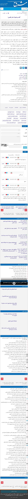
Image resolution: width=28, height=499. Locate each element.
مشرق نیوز (17, 3)
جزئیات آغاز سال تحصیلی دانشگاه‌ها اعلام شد (18, 415)
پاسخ (3, 157)
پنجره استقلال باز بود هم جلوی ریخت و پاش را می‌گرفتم (17, 397)
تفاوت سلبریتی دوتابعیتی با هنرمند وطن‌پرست (18, 99)
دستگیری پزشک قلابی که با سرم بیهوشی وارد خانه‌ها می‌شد (16, 452)
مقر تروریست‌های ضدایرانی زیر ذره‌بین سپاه (19, 464)
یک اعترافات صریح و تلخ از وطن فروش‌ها (19, 362)
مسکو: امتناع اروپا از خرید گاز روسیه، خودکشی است (17, 465)
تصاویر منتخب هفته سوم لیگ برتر (20, 443)
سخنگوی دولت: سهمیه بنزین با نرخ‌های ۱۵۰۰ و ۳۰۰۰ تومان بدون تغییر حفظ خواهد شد (9, 250)
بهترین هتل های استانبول (21, 114)
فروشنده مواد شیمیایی (22, 122)
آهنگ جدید (9, 118)
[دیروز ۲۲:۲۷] (22, 298)
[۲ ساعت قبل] (22, 291)
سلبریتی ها (11, 107)
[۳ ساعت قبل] (22, 223)
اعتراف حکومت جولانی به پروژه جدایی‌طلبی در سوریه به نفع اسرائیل (15, 442)
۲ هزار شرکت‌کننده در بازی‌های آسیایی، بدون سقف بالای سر (16, 412)
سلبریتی (6, 107)
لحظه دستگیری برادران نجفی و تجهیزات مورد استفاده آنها (8, 383)
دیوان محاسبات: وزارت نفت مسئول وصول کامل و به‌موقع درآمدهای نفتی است (14, 433)
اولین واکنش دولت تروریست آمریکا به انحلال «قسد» (17, 462)
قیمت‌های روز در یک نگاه (22, 264)
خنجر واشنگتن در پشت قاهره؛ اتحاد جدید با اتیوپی (17, 414)
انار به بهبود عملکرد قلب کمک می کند (7, 487)
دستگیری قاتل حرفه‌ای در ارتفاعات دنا (20, 460)
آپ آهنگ (24, 112)
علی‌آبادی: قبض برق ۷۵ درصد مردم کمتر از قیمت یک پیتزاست (9, 236)
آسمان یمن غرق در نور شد (21, 361)
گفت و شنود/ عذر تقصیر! (14, 17)
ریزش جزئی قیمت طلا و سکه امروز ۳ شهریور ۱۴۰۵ (17, 268)
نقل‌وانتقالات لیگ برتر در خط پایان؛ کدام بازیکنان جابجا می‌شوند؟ (15, 459)
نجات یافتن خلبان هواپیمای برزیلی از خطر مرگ (18, 455)
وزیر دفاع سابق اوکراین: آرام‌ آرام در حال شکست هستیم (16, 366)
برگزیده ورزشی (24, 286)
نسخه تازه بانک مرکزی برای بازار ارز (20, 405)
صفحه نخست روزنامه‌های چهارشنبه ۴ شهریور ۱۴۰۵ (10, 314)
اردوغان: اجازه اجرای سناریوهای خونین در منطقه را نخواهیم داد (16, 352)
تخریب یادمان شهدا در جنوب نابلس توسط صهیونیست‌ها (16, 424)
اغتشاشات (16, 107)
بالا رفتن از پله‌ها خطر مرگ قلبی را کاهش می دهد (21, 487)
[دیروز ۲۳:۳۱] (22, 237)
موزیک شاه (18, 112)
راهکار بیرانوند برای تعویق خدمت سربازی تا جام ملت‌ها (9, 303)
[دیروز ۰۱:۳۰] (7, 482)
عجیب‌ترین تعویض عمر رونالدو (21, 341)
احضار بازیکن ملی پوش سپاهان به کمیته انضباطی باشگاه (17, 467)
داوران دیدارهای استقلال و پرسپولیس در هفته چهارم (17, 440)
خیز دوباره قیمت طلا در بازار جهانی (20, 273)
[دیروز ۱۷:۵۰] (22, 258)
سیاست (23, 8)
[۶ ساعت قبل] (22, 323)
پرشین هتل (16, 118)
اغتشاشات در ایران (23, 107)
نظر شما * (25, 136)
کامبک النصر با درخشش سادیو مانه (20, 429)
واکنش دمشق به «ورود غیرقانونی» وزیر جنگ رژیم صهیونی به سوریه (15, 347)
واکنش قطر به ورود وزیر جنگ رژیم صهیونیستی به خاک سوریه (16, 346)
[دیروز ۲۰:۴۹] (22, 244)
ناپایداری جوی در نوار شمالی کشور (10, 228)
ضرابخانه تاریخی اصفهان (12, 321)
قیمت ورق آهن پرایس (7, 120)
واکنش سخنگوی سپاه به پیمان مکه (20, 425)
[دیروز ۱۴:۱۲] (22, 305)
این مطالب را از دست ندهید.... (21, 218)
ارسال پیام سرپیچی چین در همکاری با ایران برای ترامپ (17, 357)
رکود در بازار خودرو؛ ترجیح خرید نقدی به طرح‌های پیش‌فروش (21, 214)
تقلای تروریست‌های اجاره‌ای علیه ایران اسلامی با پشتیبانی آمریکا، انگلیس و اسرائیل (14, 95)
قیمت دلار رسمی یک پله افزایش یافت (20, 271)
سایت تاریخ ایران (11, 112)
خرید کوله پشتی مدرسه (11, 122)
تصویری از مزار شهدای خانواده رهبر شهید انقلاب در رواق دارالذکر (15, 354)
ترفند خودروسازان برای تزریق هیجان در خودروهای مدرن (8, 214)
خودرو (26, 204)
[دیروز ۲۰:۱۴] (22, 251)
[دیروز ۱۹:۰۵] (22, 330)
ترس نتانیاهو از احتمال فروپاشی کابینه (20, 447)
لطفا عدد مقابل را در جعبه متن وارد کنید (20, 144)
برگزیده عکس (24, 311)
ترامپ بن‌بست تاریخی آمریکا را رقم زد (20, 420)
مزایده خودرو (24, 120)
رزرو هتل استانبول (10, 114)
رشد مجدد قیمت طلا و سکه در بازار (20, 275)
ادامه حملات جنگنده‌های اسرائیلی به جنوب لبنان (18, 388)
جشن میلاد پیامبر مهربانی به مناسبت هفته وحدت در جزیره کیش (9, 328)
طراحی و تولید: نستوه (14, 497)
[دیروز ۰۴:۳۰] (7, 209)
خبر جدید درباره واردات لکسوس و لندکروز (19, 395)
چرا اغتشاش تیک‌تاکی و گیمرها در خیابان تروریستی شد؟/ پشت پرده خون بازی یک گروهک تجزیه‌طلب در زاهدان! (14, 84)
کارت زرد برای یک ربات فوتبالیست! (20, 437)
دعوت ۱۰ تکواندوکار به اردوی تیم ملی (20, 427)
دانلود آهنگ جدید (23, 116)
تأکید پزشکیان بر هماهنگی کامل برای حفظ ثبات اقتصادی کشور (16, 392)
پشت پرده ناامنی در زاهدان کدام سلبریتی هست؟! (17, 101)
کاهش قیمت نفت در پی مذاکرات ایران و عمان (18, 400)
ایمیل (26, 133)
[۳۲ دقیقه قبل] (14, 283)
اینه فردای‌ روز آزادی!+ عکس (21, 97)
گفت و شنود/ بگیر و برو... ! (21, 91)
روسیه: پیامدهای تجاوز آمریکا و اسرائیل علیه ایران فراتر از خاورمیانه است (14, 351)
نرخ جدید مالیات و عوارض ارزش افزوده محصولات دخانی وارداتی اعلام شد (14, 422)
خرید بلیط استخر (16, 120)
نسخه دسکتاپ (14, 491)
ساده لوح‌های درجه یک (22, 89)
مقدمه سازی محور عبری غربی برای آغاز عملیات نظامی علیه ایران (15, 344)
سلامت (26, 477)
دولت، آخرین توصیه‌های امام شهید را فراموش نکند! (17, 450)
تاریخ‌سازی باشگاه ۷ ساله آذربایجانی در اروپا (19, 409)
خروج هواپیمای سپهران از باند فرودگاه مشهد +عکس (9, 243)
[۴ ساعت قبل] (22, 316)
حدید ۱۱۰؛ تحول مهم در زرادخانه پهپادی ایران (18, 359)
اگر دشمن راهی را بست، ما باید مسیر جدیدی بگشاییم (17, 457)
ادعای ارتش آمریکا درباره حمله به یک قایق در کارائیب (17, 419)
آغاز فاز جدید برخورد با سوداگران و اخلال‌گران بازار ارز (10, 257)
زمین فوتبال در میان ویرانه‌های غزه (20, 473)
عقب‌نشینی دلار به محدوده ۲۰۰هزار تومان (19, 266)
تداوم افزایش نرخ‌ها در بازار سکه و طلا (19, 270)
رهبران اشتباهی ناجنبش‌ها (21, 93)
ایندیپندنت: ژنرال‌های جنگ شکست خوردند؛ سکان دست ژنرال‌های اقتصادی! (13, 402)
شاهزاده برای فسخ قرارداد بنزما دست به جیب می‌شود (17, 349)
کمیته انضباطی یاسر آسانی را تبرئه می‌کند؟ (9, 289)
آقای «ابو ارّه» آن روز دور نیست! (20, 88)
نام (26, 129)
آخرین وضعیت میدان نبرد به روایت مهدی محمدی (18, 474)
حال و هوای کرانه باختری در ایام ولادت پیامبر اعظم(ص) (17, 417)
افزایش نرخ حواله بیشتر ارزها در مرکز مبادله (19, 276)
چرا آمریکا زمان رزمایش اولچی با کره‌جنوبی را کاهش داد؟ (16, 445)
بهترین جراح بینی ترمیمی (12, 116)
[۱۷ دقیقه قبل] (20, 378)
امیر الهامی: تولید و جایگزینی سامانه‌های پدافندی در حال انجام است (15, 435)
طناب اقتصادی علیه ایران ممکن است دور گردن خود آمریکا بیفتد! (15, 399)
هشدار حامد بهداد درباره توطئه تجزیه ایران (19, 86)
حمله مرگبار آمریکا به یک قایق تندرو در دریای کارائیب (17, 410)
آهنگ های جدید (23, 118)
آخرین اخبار (25, 387)
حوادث (26, 374)
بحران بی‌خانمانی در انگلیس (21, 430)
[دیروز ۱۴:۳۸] (20, 209)
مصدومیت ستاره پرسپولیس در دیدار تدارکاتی (18, 371)
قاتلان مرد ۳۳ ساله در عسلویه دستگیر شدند (21, 383)
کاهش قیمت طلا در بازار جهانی (21, 407)
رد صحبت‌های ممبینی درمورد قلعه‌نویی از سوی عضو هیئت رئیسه (9, 296)
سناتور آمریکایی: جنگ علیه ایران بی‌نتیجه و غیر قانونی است (16, 448)
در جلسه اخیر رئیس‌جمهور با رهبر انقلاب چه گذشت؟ (17, 367)
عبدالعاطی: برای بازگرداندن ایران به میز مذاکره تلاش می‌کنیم (16, 454)
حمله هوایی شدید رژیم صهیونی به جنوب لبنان (18, 404)
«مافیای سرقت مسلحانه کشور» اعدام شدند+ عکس (10, 222)
